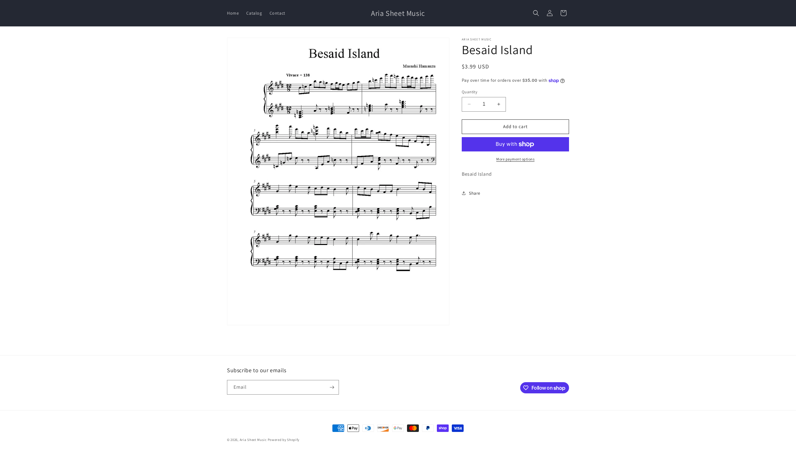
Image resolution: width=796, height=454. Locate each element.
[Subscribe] (332, 387)
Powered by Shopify (284, 440)
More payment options (515, 159)
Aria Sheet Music (253, 440)
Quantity (469, 92)
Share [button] (474, 193)
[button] (536, 13)
